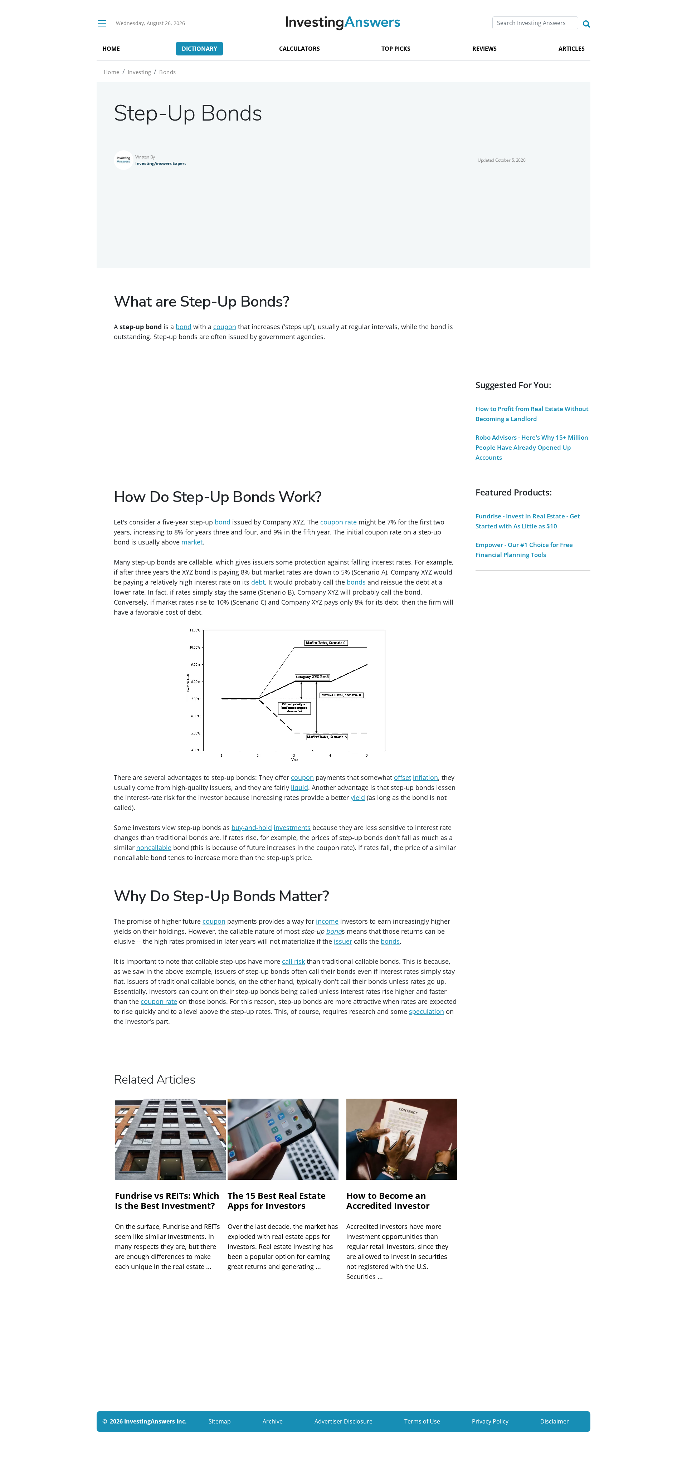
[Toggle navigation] (102, 23)
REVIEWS (484, 49)
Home (112, 71)
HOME (111, 49)
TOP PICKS (395, 49)
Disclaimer (554, 1421)
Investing (139, 71)
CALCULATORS (299, 49)
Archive (273, 1421)
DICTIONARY (199, 49)
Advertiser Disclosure (343, 1421)
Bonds (167, 71)
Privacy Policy (490, 1421)
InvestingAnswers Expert (160, 163)
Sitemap (220, 1421)
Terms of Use (422, 1421)
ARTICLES (572, 49)
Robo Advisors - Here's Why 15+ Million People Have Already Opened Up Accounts (532, 447)
